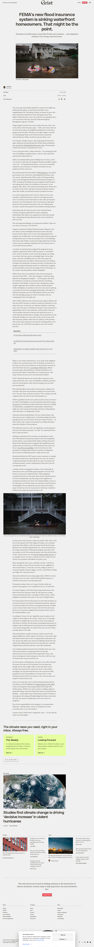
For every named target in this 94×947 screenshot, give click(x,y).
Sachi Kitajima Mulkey (81, 863)
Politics (4, 910)
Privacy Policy (12, 942)
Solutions (5, 912)
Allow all (63, 935)
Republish (60, 916)
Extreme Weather (13, 825)
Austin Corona (54, 860)
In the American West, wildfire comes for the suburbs (82, 859)
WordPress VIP (15, 941)
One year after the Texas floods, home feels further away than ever (38, 852)
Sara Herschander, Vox (8, 857)
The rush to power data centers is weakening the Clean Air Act (83, 840)
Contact (32, 912)
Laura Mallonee (34, 856)
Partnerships (33, 916)
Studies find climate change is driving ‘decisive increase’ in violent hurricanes (33, 816)
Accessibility (61, 918)
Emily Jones (33, 868)
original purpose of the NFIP (44, 684)
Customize (62, 939)
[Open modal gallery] (34, 514)
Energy (4, 908)
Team (31, 910)
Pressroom (32, 918)
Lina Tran (5, 825)
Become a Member (62, 912)
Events (59, 910)
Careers (32, 914)
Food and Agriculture (8, 918)
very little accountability (25, 448)
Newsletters (60, 908)
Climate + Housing (61, 95)
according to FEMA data (38, 368)
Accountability (6, 914)
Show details (26, 944)
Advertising (60, 914)
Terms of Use (5, 942)
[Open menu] (90, 2)
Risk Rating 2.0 (43, 173)
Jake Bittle (8, 86)
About (31, 908)
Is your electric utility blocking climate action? (27, 335)
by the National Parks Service (44, 554)
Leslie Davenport (80, 852)
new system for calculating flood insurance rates (29, 145)
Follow (79, 2)
